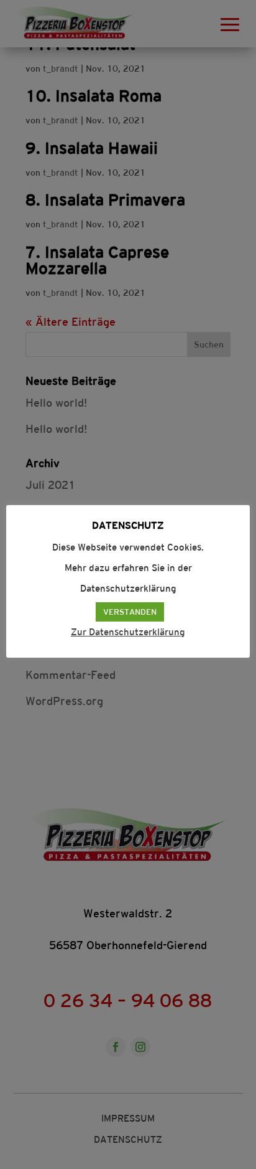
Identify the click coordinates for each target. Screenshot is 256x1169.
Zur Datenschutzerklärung (128, 632)
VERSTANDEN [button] (130, 612)
